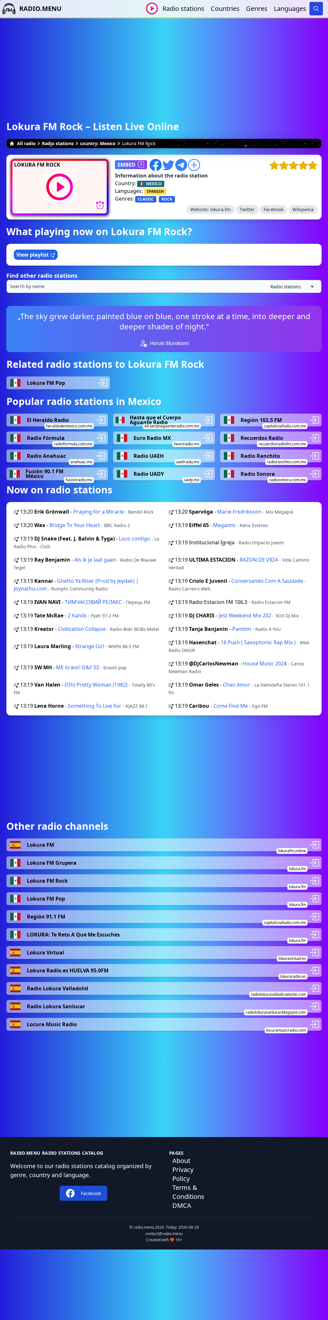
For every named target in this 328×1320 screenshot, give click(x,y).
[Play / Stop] (152, 8)
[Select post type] (290, 286)
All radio (26, 143)
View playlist (33, 254)
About (181, 1160)
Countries (225, 8)
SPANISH (155, 191)
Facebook (273, 209)
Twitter (247, 209)
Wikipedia (303, 209)
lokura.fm (220, 209)
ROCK (166, 199)
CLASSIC (146, 199)
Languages (290, 8)
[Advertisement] (164, 63)
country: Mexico (98, 143)
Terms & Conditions (188, 1192)
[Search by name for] (164, 286)
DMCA (181, 1205)
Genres (256, 8)
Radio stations (183, 8)
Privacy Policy (182, 1174)
